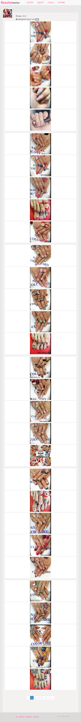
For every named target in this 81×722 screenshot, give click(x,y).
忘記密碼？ (36, 717)
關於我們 (21, 717)
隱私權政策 (29, 717)
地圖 (37, 19)
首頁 (17, 717)
